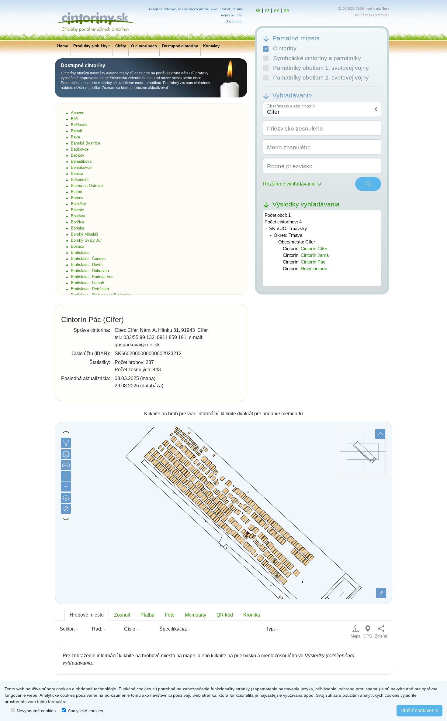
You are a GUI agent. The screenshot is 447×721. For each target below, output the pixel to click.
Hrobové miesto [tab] (87, 614)
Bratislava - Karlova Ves (92, 276)
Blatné (76, 191)
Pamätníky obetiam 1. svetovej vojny (321, 68)
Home (62, 46)
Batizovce (79, 149)
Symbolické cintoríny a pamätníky (317, 58)
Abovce (77, 113)
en (276, 10)
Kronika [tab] (251, 614)
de (286, 10)
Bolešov (78, 216)
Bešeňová (79, 179)
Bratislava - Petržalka (90, 289)
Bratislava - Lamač (87, 283)
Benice (77, 173)
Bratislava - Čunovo (88, 258)
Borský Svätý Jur (86, 240)
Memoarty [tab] (195, 614)
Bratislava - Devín (86, 264)
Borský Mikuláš (84, 234)
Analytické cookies (85, 710)
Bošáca (77, 246)
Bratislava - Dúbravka (90, 270)
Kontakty (211, 46)
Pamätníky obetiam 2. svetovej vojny (321, 77)
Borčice (77, 222)
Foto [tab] (170, 614)
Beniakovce (81, 167)
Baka (75, 137)
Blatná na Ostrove (87, 185)
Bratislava (79, 252)
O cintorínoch (144, 46)
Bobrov (77, 198)
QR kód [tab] (225, 614)
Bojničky (78, 204)
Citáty (120, 46)
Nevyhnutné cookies (36, 710)
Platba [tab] (147, 614)
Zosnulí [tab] (122, 614)
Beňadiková (81, 161)
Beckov (77, 155)
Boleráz (77, 210)
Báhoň (76, 131)
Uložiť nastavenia (419, 710)
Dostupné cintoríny (180, 46)
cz (267, 10)
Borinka (77, 228)
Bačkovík (79, 125)
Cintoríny (284, 48)
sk (258, 10)
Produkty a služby (90, 46)
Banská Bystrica (85, 143)
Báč (74, 119)
